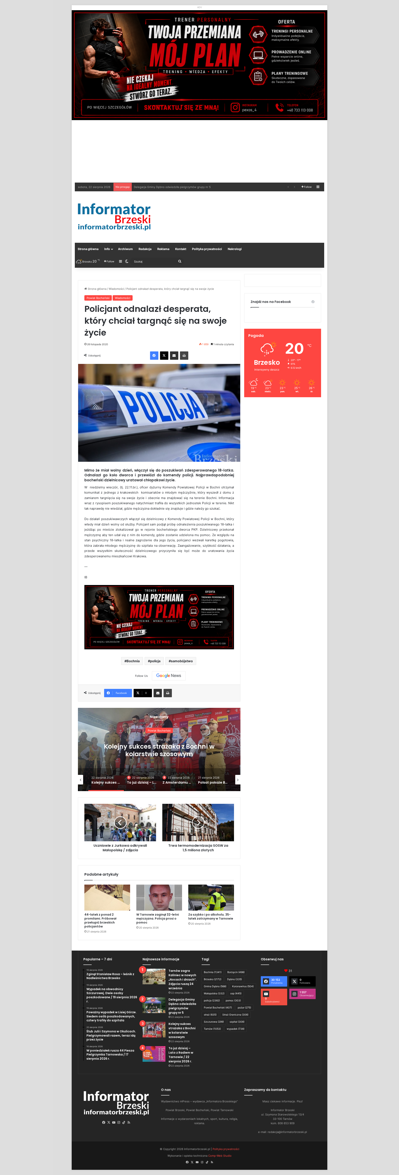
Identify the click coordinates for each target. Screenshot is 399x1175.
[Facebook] (154, 355)
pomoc (233, 1000)
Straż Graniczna (235, 1014)
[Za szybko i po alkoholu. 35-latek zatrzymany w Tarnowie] (211, 897)
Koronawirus (243, 986)
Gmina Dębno (215, 986)
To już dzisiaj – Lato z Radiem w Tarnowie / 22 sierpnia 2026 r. (159, 754)
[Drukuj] (184, 355)
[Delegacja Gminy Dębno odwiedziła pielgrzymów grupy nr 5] (154, 1005)
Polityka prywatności (207, 249)
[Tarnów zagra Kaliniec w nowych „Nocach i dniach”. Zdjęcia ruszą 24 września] (154, 976)
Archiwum (125, 249)
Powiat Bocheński (98, 298)
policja (155, 661)
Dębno (234, 979)
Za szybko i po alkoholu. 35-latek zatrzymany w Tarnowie (210, 916)
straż (210, 1014)
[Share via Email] (174, 355)
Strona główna (88, 249)
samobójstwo (182, 661)
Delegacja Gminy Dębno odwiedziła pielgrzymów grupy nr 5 (182, 1006)
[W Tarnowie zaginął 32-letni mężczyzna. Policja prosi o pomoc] (159, 897)
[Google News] (169, 675)
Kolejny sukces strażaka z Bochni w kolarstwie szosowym (171, 187)
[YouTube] (113, 1122)
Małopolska (214, 993)
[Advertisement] (199, 151)
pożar (244, 1007)
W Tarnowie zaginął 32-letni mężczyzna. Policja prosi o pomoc (157, 918)
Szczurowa (214, 1021)
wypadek (235, 1028)
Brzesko (212, 979)
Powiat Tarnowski (159, 726)
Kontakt (180, 249)
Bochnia (133, 661)
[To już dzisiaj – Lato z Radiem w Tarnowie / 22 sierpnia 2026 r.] (154, 1054)
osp (235, 993)
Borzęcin (236, 972)
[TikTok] (123, 1122)
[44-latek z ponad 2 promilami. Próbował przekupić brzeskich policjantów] (107, 897)
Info (107, 249)
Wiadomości (116, 288)
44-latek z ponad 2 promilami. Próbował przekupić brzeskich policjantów (100, 920)
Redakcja (145, 249)
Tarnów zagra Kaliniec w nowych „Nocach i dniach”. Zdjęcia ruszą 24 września (183, 979)
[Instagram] (118, 1122)
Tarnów (212, 1028)
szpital (237, 1021)
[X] (164, 355)
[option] (159, 749)
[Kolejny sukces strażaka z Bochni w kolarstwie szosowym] (154, 1029)
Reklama (163, 249)
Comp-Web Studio (220, 1155)
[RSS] (128, 1122)
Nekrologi (235, 249)
